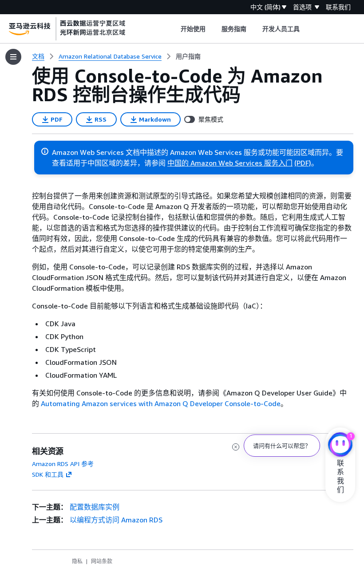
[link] (188, 56)
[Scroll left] (173, 29)
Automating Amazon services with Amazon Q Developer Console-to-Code (161, 403)
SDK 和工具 (47, 474)
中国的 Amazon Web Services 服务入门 (230, 162)
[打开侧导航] (13, 57)
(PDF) (302, 162)
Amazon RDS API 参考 (63, 463)
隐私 (77, 561)
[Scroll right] (306, 29)
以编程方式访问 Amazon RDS (116, 519)
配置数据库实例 (94, 506)
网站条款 (101, 561)
